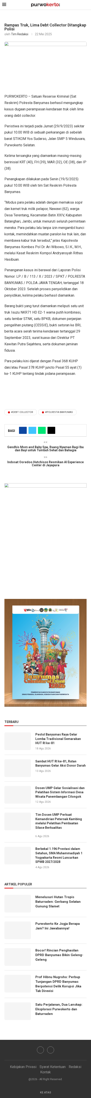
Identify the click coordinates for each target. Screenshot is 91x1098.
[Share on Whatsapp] (42, 430)
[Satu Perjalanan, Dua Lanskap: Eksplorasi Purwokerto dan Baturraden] (17, 1011)
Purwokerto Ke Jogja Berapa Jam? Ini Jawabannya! (57, 926)
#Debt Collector (22, 412)
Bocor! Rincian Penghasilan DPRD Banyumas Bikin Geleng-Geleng (59, 955)
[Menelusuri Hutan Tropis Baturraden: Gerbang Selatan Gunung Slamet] (17, 903)
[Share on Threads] (51, 430)
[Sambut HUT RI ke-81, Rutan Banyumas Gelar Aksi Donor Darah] (17, 768)
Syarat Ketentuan (53, 1067)
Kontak (45, 1072)
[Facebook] (40, 1049)
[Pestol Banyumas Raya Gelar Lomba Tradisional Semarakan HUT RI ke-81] (17, 741)
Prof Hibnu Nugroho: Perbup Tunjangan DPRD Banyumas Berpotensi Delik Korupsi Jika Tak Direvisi (58, 984)
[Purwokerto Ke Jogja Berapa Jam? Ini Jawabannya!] (17, 930)
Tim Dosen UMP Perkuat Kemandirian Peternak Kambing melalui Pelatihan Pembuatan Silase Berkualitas (58, 821)
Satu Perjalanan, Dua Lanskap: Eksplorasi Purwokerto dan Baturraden (58, 1009)
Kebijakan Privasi (23, 1067)
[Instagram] (50, 1049)
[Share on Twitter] (32, 430)
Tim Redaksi (19, 34)
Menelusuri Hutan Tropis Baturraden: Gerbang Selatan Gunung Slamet (58, 901)
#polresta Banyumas (59, 412)
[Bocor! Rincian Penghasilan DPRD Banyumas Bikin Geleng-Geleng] (17, 957)
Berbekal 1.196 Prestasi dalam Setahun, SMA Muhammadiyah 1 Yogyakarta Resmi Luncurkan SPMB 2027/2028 (58, 855)
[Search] (86, 5)
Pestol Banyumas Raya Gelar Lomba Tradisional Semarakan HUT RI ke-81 (58, 739)
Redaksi (75, 1067)
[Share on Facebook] (23, 430)
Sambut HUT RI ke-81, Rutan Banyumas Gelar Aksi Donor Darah (60, 763)
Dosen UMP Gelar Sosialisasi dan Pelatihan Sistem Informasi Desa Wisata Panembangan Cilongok (60, 792)
